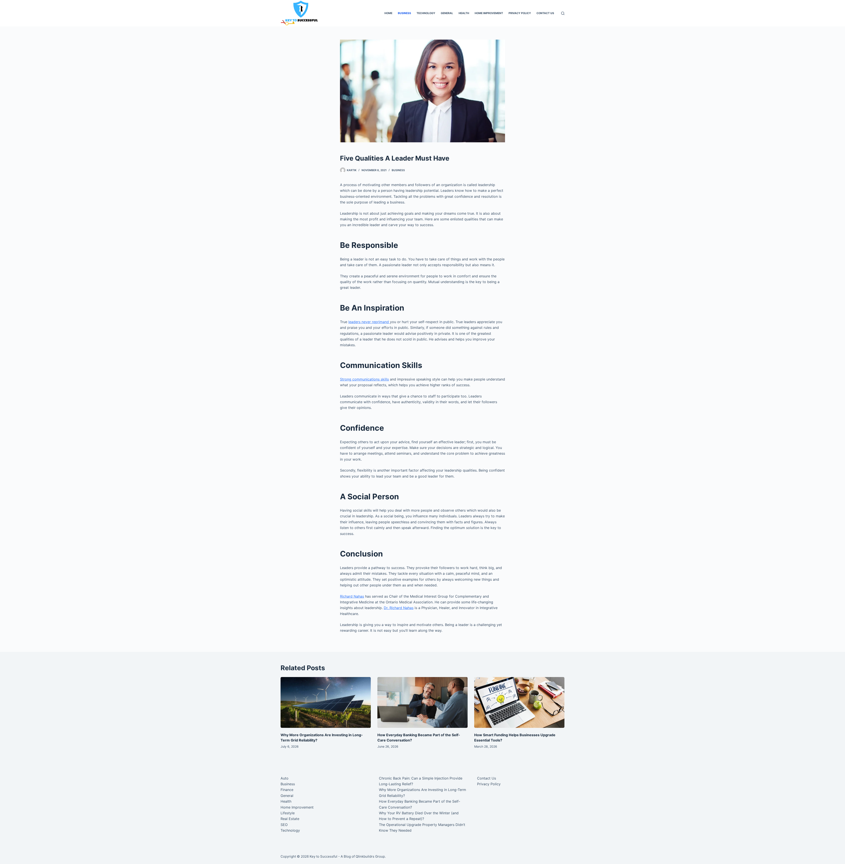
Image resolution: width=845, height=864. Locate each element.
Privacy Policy (520, 13)
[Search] (562, 13)
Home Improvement (489, 13)
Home (388, 13)
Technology (426, 13)
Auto (284, 778)
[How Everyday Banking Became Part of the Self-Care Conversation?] (422, 702)
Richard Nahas (352, 596)
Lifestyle (288, 813)
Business (404, 13)
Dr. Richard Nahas (398, 608)
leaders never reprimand (369, 322)
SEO (284, 824)
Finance (287, 789)
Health (464, 13)
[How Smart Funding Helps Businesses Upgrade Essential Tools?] (519, 702)
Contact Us (545, 13)
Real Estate (290, 818)
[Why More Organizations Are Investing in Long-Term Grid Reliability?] (326, 702)
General (447, 13)
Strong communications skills (364, 379)
